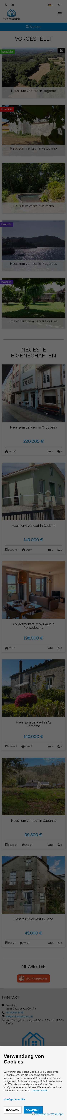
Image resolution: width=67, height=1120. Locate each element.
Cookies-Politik (39, 1090)
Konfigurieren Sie (14, 1099)
